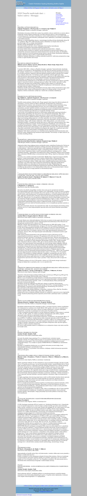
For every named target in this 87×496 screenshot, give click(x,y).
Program (37, 8)
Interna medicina (60, 18)
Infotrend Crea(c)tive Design (24, 494)
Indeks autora (54, 8)
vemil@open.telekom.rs (45, 491)
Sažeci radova (44, 8)
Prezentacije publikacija (62, 23)
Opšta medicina (60, 20)
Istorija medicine (60, 24)
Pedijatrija (58, 17)
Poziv (31, 8)
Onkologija (59, 14)
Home (26, 8)
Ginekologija (59, 15)
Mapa (60, 8)
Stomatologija (59, 21)
